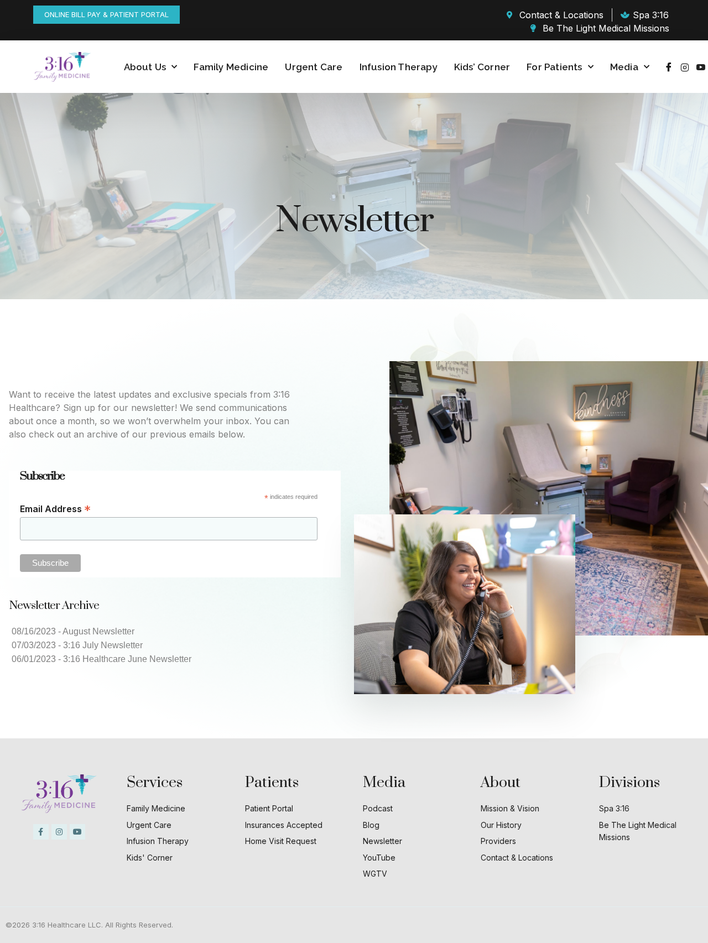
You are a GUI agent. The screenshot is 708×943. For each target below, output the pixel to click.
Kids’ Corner (482, 66)
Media (624, 66)
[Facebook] (668, 67)
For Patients (554, 66)
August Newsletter (98, 631)
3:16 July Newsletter (103, 645)
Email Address (55, 508)
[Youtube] (700, 67)
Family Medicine (231, 66)
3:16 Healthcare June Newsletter (127, 659)
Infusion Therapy (399, 66)
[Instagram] (684, 67)
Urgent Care (313, 66)
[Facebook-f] (41, 832)
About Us (145, 66)
